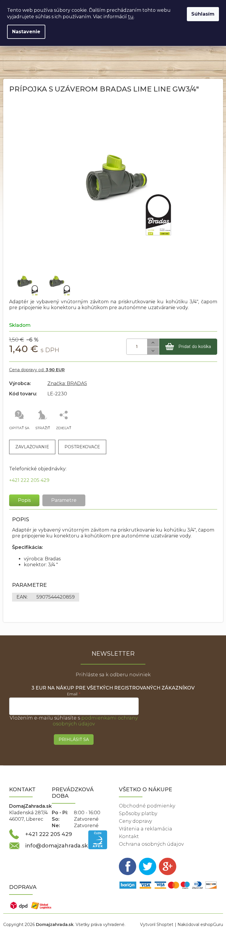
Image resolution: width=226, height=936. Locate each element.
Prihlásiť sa (74, 739)
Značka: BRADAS (67, 383)
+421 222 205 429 (29, 480)
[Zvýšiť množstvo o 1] (153, 343)
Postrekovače (82, 446)
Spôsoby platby (138, 813)
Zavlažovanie (32, 446)
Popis (24, 500)
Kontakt (129, 836)
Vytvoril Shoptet (156, 924)
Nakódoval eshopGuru (200, 924)
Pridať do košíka (194, 346)
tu (131, 16)
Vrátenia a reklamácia (145, 829)
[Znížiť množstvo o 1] (153, 351)
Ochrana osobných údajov (151, 844)
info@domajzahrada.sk (56, 845)
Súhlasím (203, 14)
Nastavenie (26, 31)
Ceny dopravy (135, 821)
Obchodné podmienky (147, 806)
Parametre (64, 500)
